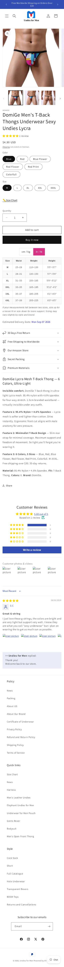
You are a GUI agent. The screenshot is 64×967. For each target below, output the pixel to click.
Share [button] (9, 485)
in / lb (39, 251)
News (10, 690)
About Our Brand (16, 713)
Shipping (6, 147)
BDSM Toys (12, 896)
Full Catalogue (15, 873)
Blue (8, 159)
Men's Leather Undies (19, 797)
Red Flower (12, 166)
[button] (7, 16)
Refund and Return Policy (21, 737)
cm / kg (26, 251)
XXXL (53, 187)
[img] (11, 600)
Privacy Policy (14, 729)
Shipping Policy (15, 745)
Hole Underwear (16, 881)
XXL (40, 187)
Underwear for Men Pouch (21, 813)
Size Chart (12, 774)
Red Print (33, 166)
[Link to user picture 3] (47, 642)
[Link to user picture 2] (29, 642)
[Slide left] (4, 98)
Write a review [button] (32, 550)
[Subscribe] (49, 926)
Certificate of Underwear (20, 721)
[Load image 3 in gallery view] (48, 97)
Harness (11, 789)
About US (12, 706)
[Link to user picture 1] (11, 642)
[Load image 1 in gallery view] (15, 97)
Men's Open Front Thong (20, 836)
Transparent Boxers (17, 889)
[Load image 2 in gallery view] (32, 97)
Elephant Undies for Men (20, 805)
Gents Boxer (13, 820)
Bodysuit (12, 828)
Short (10, 865)
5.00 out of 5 (41, 514)
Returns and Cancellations (21, 904)
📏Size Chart (10, 200)
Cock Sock (12, 858)
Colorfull (11, 174)
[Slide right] (60, 98)
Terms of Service (16, 752)
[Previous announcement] (6, 4)
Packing (11, 698)
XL (28, 187)
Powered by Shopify (42, 960)
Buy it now (32, 239)
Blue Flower (40, 159)
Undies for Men (26, 960)
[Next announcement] (57, 4)
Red (22, 159)
